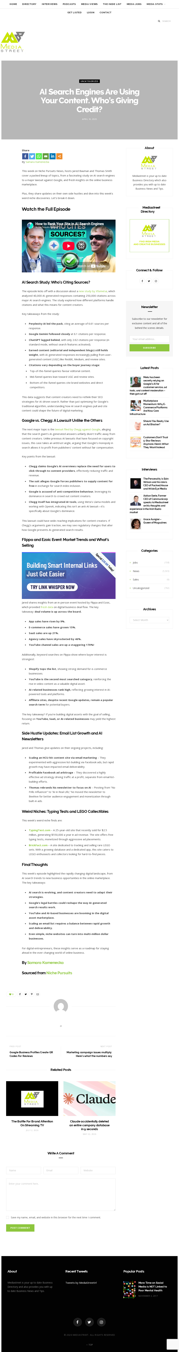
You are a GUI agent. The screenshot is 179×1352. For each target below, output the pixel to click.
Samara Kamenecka (37, 162)
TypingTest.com (39, 830)
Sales (136, 579)
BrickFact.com (38, 845)
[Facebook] (25, 156)
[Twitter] (32, 156)
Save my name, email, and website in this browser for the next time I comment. (56, 1217)
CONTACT (105, 12)
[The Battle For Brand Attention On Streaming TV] (32, 1098)
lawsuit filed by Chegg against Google (77, 429)
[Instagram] (101, 1322)
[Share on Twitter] (11, 171)
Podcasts (69, 4)
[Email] (11, 190)
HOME (13, 4)
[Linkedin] (52, 156)
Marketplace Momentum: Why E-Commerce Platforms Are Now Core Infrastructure (148, 407)
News (136, 571)
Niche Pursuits (59, 973)
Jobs (135, 562)
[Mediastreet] (13, 42)
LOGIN (91, 12)
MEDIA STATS (155, 4)
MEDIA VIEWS (89, 4)
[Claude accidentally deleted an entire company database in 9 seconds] (89, 1098)
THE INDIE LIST (112, 4)
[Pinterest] (11, 181)
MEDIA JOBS (134, 4)
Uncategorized (89, 81)
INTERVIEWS (50, 4)
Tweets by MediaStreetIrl (81, 1282)
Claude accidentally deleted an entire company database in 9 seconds (89, 1125)
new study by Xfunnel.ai (93, 291)
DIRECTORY (29, 4)
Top (90, 1344)
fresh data (47, 607)
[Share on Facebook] (11, 162)
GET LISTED (74, 12)
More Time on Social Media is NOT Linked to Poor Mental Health (152, 1286)
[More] (59, 156)
